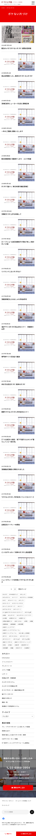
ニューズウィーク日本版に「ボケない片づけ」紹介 (17, 581)
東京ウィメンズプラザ (9, 627)
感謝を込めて (6, 731)
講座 (12, 648)
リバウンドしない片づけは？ (11, 272)
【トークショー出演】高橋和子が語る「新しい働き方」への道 (17, 243)
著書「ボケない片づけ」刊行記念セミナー (15, 412)
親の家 (17, 645)
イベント (15, 597)
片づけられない (14, 636)
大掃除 (5, 618)
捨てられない (19, 621)
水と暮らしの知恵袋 (24, 633)
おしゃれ (23, 594)
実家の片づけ (13, 618)
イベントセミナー (7, 662)
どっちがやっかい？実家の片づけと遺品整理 (16, 552)
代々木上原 (28, 612)
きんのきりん (7, 597)
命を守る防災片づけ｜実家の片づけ (13, 384)
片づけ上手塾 (26, 639)
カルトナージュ (13, 600)
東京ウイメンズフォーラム (10, 633)
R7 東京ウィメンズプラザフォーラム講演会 (15, 743)
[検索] (32, 812)
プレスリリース (7, 666)
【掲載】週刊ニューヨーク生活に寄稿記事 (15, 104)
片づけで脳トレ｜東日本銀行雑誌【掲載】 (14, 186)
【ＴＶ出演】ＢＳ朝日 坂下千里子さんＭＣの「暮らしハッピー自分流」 (17, 441)
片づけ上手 (17, 639)
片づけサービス (25, 636)
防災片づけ (19, 648)
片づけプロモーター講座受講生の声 (13, 690)
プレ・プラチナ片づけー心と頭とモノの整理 (16, 727)
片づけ (5, 636)
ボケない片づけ (7, 609)
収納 (5, 615)
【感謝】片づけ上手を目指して (11, 214)
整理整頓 (13, 624)
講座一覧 (4, 702)
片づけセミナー (7, 639)
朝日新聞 (21, 624)
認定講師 (6, 648)
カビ (5, 600)
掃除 (26, 621)
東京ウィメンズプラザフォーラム (12, 630)
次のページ (22, 589)
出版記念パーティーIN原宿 (10, 525)
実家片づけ (22, 618)
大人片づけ (11, 615)
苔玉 (5, 645)
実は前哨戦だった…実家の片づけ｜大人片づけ (16, 76)
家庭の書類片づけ (8, 621)
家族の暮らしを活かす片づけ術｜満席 (14, 735)
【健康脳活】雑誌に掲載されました (12, 469)
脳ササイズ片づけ (8, 642)
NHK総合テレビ (14, 594)
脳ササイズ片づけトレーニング (23, 642)
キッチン (22, 600)
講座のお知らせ (7, 698)
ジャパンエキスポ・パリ (9, 606)
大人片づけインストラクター (25, 615)
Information (6, 658)
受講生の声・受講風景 (9, 678)
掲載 (32, 621)
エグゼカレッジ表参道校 (27, 597)
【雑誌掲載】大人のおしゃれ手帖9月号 (14, 299)
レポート (4, 674)
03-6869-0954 (20, 767)
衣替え (10, 645)
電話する (9, 833)
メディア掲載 (6, 670)
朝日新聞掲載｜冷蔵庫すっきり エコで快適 (16, 159)
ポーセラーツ (17, 609)
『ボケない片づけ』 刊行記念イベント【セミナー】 (17, 497)
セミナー (21, 606)
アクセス (19, 781)
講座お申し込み (27, 833)
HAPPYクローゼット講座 (10, 739)
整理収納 (6, 624)
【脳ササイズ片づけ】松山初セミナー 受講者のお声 (17, 328)
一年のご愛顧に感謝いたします (12, 131)
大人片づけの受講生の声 (9, 686)
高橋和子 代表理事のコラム (10, 706)
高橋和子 (27, 648)
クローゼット (7, 603)
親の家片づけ (25, 645)
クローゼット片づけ (18, 603)
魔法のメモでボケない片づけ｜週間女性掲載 (16, 48)
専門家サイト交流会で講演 (10, 357)
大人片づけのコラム (8, 682)
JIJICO (5, 594)
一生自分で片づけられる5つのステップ (13, 612)
